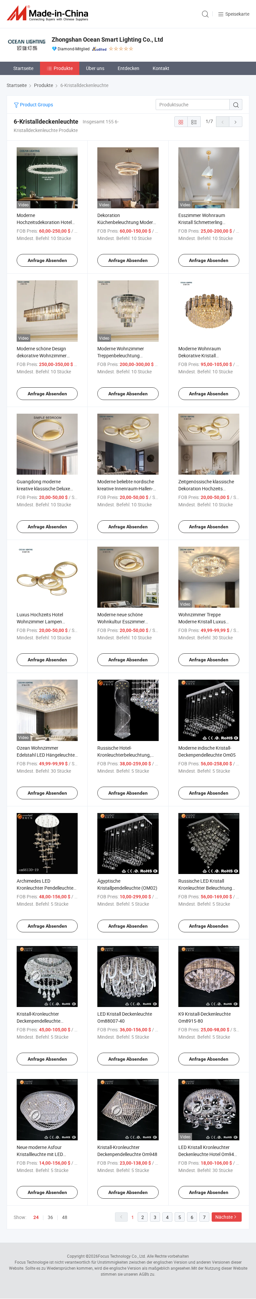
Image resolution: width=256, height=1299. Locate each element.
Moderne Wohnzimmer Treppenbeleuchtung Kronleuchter (120, 355)
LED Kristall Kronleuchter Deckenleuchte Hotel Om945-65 (208, 1154)
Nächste (224, 1217)
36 (50, 1217)
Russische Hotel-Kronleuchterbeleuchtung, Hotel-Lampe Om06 (124, 755)
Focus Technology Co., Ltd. (122, 1256)
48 (64, 1217)
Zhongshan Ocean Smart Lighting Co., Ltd (107, 39)
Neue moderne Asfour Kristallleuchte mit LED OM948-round (40, 1154)
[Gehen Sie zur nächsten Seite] (235, 122)
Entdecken (128, 68)
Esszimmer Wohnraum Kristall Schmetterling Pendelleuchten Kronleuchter (208, 222)
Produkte (63, 68)
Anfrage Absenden (47, 260)
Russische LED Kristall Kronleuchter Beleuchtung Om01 (205, 888)
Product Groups (36, 104)
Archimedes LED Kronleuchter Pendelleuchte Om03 (45, 888)
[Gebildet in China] (49, 13)
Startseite (23, 68)
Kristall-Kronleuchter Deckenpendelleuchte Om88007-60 (38, 1021)
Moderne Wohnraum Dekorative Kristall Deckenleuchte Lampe (201, 355)
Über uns (95, 68)
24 (36, 1217)
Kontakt (161, 68)
